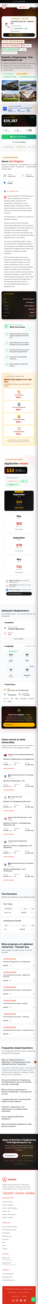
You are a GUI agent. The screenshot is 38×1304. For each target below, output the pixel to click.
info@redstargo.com (8, 1280)
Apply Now (22, 7)
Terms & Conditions (24, 1292)
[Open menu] (34, 7)
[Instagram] (17, 1300)
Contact (4, 1248)
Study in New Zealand (9, 1214)
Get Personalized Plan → (15, 593)
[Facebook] (13, 1300)
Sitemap (24, 1296)
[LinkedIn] (24, 1300)
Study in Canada (7, 1202)
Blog (3, 1242)
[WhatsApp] (33, 1299)
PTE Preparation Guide (9, 1230)
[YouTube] (21, 1300)
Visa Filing (5, 1239)
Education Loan (7, 1236)
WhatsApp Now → (10, 1155)
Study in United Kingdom (9, 1208)
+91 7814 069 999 (27, 1155)
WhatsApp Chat (7, 1277)
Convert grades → (19, 639)
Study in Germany (7, 1217)
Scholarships (6, 1233)
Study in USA (6, 1211)
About (4, 1245)
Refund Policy (16, 1296)
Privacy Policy (12, 1292)
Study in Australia (7, 1205)
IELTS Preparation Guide (9, 1226)
